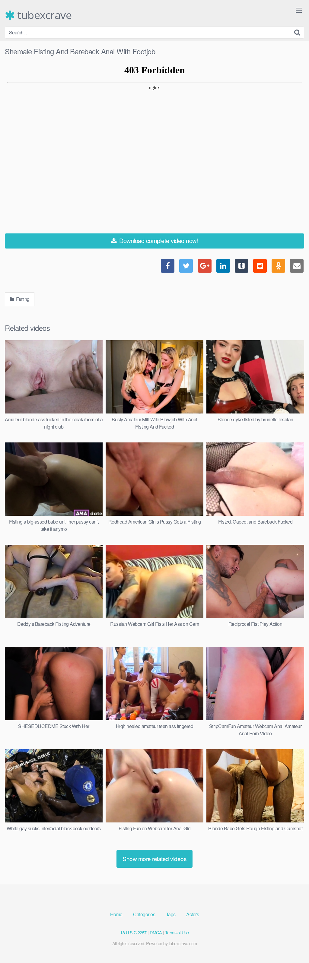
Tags (171, 914)
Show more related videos (154, 858)
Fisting (22, 299)
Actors (192, 914)
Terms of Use (177, 932)
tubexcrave (43, 15)
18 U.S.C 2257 (133, 932)
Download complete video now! (158, 240)
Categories (144, 914)
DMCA (156, 932)
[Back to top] (292, 943)
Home (116, 914)
